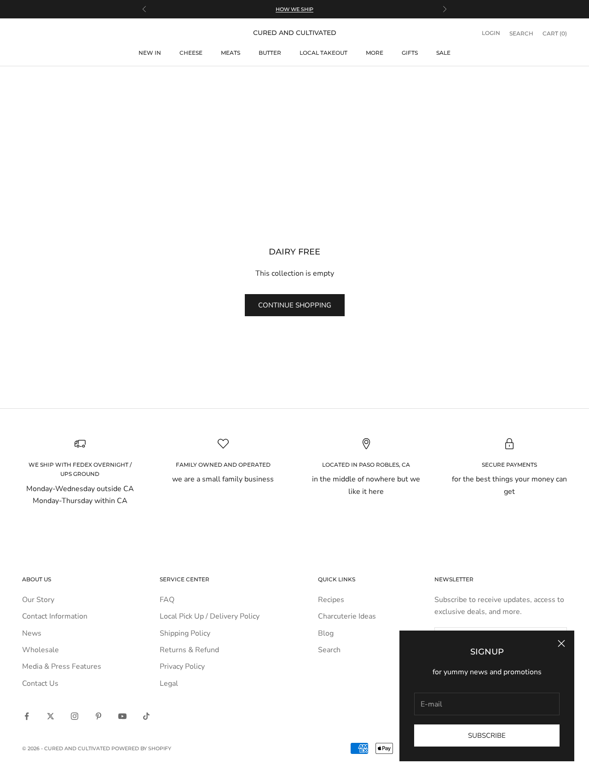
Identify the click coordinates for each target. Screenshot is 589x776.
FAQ (167, 600)
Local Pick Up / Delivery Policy (210, 616)
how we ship (294, 9)
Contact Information (54, 616)
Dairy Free (82, 80)
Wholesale (40, 650)
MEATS (230, 52)
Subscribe (487, 735)
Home (29, 80)
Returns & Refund (189, 650)
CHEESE (190, 52)
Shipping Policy (185, 633)
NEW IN (150, 52)
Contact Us (40, 683)
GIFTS (410, 52)
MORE (374, 52)
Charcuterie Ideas (347, 616)
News (31, 633)
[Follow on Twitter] (50, 716)
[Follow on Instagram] (74, 716)
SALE (443, 52)
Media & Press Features (61, 666)
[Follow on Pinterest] (98, 716)
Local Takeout (323, 52)
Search (329, 650)
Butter (270, 52)
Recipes (331, 600)
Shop (52, 80)
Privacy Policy (182, 666)
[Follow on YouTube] (122, 716)
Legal (169, 683)
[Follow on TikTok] (146, 716)
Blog (326, 633)
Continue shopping (294, 305)
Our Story (38, 600)
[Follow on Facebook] (26, 716)
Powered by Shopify (141, 748)
